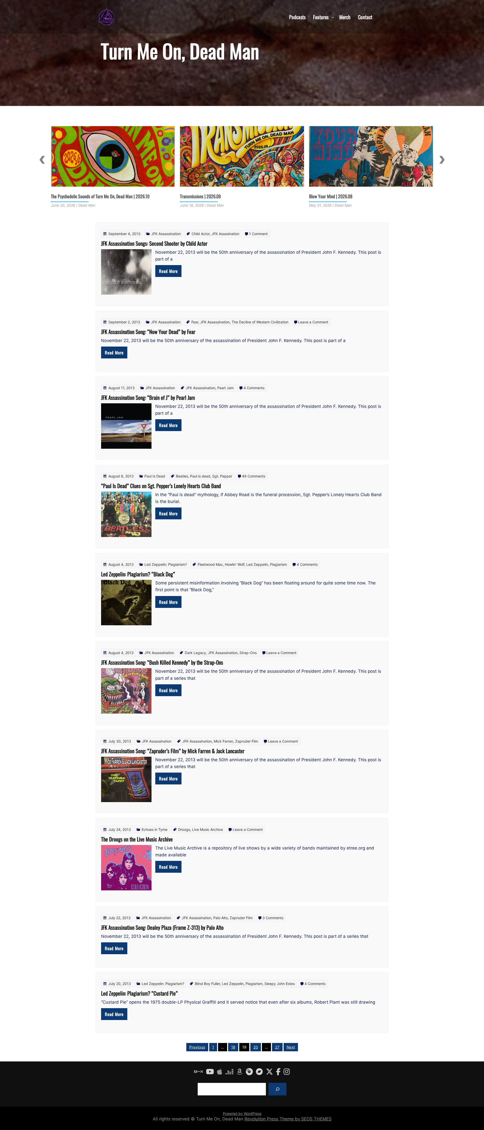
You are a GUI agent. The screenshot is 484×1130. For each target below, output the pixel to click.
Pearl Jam (225, 388)
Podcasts (297, 16)
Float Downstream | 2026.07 (332, 196)
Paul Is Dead (154, 476)
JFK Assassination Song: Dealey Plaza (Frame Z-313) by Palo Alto (162, 927)
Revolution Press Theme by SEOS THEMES (288, 1118)
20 (255, 1047)
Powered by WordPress (242, 1113)
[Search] (277, 1089)
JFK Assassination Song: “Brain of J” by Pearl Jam (148, 397)
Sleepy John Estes (279, 983)
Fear (194, 322)
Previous (42, 160)
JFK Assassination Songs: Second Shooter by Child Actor (154, 243)
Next (442, 160)
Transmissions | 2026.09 (71, 196)
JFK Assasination (225, 234)
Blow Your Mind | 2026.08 (201, 196)
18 (233, 1047)
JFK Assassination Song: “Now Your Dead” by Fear (148, 331)
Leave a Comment (313, 322)
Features (320, 16)
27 (277, 1047)
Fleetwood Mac (210, 564)
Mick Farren (223, 741)
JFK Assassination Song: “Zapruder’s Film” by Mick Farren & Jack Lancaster (173, 751)
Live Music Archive (207, 829)
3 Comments (272, 918)
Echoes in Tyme (154, 829)
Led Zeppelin (257, 564)
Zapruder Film (246, 741)
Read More (168, 271)
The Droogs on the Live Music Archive (137, 839)
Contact (365, 16)
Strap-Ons (248, 653)
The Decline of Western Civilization (260, 322)
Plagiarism (278, 564)
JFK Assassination (166, 234)
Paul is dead (200, 476)
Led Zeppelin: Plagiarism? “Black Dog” (138, 574)
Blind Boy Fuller (207, 983)
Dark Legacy (195, 653)
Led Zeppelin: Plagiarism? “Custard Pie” (139, 993)
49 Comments (253, 476)
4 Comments (254, 388)
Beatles (182, 476)
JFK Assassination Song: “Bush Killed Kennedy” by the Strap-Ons (162, 662)
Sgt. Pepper (222, 476)
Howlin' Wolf (234, 564)
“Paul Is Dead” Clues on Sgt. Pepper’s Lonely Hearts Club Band (161, 486)
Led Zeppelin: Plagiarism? (165, 564)
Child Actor (200, 234)
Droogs (184, 829)
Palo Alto (220, 918)
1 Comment (258, 234)
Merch (344, 16)
